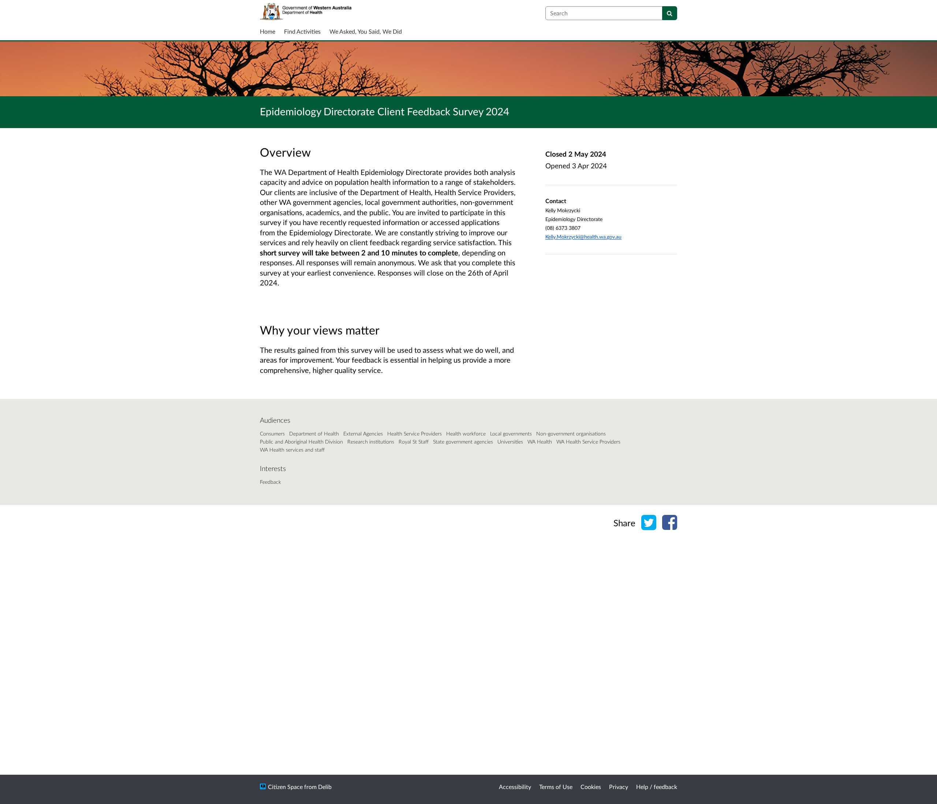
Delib (325, 786)
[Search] (669, 13)
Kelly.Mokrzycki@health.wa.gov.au (583, 236)
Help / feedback (656, 786)
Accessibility (515, 786)
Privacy (618, 786)
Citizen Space (285, 786)
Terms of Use (555, 786)
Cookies (591, 786)
